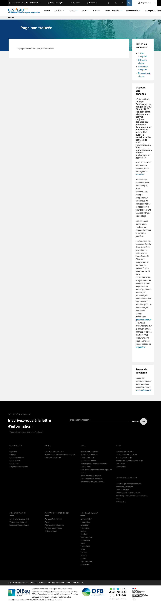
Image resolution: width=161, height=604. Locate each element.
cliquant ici (140, 347)
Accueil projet (85, 519)
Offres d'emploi (56, 3)
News (82, 549)
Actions (83, 531)
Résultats (83, 534)
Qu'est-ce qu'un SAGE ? (89, 451)
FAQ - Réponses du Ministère (91, 479)
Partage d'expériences (57, 513)
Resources (84, 564)
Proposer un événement (19, 467)
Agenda (12, 454)
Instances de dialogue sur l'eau (92, 482)
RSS (68, 582)
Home (82, 543)
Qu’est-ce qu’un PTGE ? (124, 451)
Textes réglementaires (88, 454)
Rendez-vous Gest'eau (53, 528)
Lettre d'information (17, 457)
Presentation (85, 546)
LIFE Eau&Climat (89, 513)
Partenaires (84, 528)
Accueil (47, 11)
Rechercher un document (19, 519)
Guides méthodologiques (19, 525)
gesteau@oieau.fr (143, 320)
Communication (86, 537)
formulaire (140, 174)
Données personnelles (40, 582)
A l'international (50, 531)
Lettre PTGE (14, 463)
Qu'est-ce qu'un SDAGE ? (54, 451)
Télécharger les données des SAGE (93, 463)
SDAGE (72, 11)
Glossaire (93, 3)
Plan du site (77, 582)
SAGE (84, 11)
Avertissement (58, 582)
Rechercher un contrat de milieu (128, 493)
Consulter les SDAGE (53, 457)
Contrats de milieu (112, 11)
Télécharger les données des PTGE (129, 460)
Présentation (85, 522)
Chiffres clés (85, 467)
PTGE (95, 11)
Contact (76, 3)
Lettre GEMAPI (15, 460)
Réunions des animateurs (54, 525)
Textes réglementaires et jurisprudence (60, 454)
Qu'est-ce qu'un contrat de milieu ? (129, 484)
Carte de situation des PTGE (126, 454)
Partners (83, 552)
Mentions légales (21, 582)
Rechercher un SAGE (88, 460)
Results (83, 558)
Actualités (58, 11)
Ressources (85, 540)
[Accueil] (24, 11)
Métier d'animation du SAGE (90, 476)
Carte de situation (87, 457)
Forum (47, 522)
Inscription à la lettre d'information (26, 3)
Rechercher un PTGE (124, 457)
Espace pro (146, 3)
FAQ (9, 582)
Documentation (132, 11)
